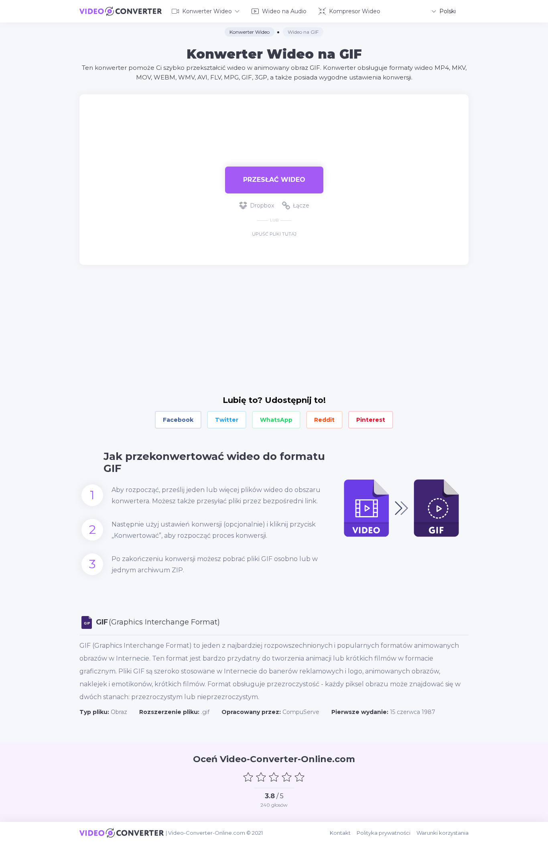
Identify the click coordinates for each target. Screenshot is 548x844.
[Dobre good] (286, 777)
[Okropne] (248, 777)
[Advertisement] (274, 120)
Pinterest (370, 419)
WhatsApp (276, 419)
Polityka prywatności (383, 833)
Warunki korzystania (442, 833)
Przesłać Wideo (274, 179)
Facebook (178, 419)
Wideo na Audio (284, 11)
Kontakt (340, 833)
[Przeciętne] (274, 777)
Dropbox (262, 205)
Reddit (324, 419)
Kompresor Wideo (354, 11)
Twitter (226, 419)
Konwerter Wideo (207, 11)
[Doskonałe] (299, 777)
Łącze (301, 205)
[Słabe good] (261, 777)
